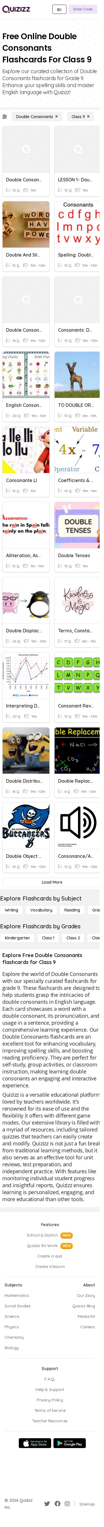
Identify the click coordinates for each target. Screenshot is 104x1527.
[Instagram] (67, 1503)
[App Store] (35, 1443)
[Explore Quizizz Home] (16, 9)
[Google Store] (69, 1443)
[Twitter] (47, 1503)
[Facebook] (57, 1503)
